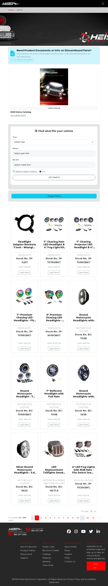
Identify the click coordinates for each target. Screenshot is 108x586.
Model (16, 160)
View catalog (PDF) (18, 115)
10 (78, 518)
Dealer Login (48, 547)
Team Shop (47, 565)
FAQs (67, 558)
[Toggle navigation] (102, 3)
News (67, 550)
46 (87, 518)
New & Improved (28, 547)
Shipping (46, 558)
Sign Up (95, 566)
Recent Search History (26, 171)
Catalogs (46, 554)
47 (93, 518)
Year (15, 137)
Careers (68, 554)
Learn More (24, 273)
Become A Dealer (50, 550)
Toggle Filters (54, 196)
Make (15, 148)
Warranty (46, 561)
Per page (84, 511)
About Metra (71, 547)
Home (11, 10)
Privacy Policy (73, 579)
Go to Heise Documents (22, 60)
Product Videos (27, 550)
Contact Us (70, 561)
